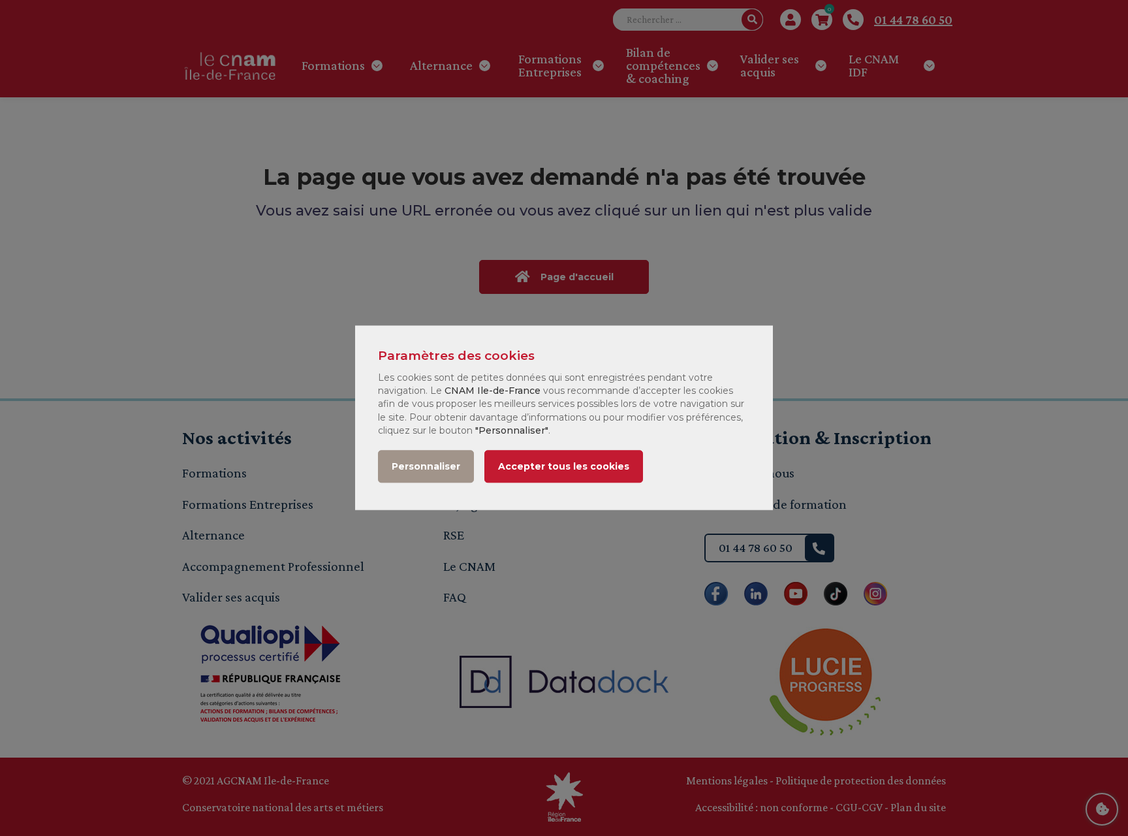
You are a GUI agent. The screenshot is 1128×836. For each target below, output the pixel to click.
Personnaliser (426, 467)
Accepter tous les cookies (563, 467)
